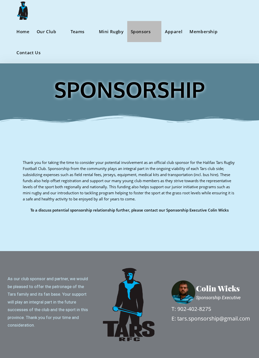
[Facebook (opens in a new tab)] (233, 10)
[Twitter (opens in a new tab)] (223, 10)
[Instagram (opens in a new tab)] (243, 10)
